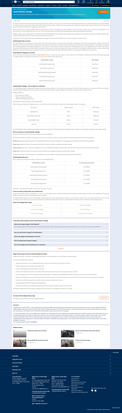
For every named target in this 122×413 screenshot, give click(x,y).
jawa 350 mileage (85, 209)
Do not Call (96, 5)
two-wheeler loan (41, 193)
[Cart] (96, 1)
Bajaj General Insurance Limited (78, 382)
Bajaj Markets (74, 385)
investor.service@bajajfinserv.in (40, 388)
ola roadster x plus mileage (85, 213)
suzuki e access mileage (37, 209)
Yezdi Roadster (43, 56)
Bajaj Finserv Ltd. (75, 378)
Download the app (106, 5)
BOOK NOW (103, 11)
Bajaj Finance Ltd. (75, 380)
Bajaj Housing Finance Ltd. (77, 387)
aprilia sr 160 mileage (85, 205)
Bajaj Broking (74, 388)
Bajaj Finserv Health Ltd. (76, 390)
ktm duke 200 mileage (37, 213)
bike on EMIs (41, 31)
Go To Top (116, 352)
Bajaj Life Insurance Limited (77, 383)
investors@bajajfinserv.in (63, 386)
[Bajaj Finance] (17, 2)
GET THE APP (104, 297)
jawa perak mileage (37, 205)
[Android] (92, 390)
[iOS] (95, 390)
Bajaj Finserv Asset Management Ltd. (79, 392)
